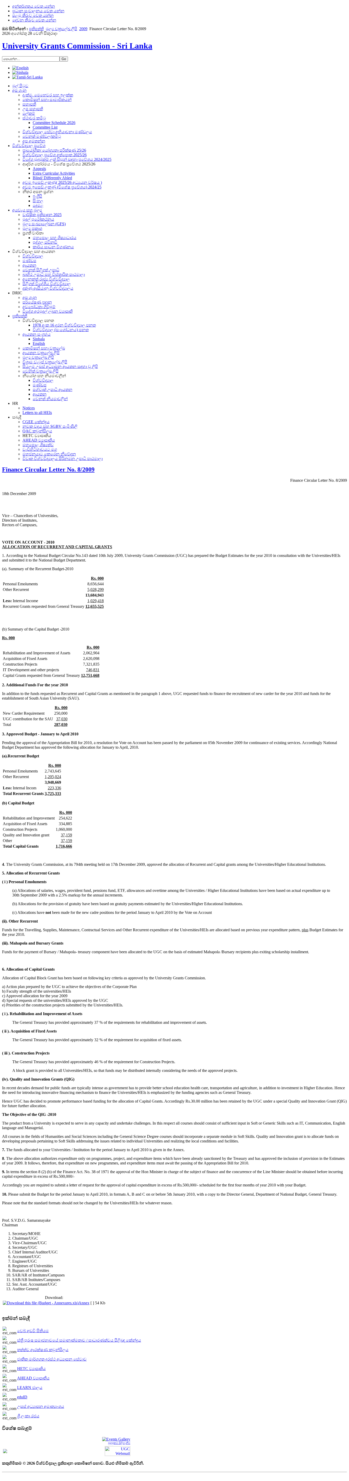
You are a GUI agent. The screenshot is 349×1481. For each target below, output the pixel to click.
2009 (83, 29)
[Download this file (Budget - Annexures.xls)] (40, 1303)
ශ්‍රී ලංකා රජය (28, 1416)
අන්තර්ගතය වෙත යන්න (33, 6)
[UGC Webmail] (117, 1451)
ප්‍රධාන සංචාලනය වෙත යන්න (38, 11)
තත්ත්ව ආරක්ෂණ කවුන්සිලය (42, 1350)
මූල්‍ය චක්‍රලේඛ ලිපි (61, 29)
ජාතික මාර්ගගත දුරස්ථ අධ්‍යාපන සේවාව (52, 1359)
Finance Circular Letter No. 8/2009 (48, 469)
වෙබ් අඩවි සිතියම (33, 1331)
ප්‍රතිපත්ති (36, 29)
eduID (22, 1397)
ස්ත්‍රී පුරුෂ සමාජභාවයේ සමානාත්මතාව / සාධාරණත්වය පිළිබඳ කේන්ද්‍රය (79, 1340)
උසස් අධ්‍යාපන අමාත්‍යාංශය (40, 1406)
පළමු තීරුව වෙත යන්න (33, 15)
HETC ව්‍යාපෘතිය (31, 1368)
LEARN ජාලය (29, 1387)
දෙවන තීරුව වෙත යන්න (34, 20)
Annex (83, 1303)
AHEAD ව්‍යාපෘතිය (33, 1378)
